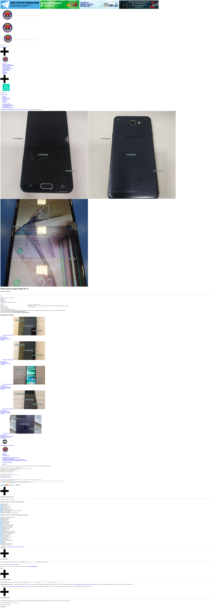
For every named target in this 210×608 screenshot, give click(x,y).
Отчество (50, 582)
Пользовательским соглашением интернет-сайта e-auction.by (84, 584)
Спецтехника (4, 506)
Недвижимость (4, 504)
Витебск (3, 477)
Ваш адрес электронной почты (6, 582)
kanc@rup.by (19, 468)
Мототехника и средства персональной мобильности (12, 510)
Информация (5, 72)
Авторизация (7, 604)
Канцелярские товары (6, 529)
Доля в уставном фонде (6, 511)
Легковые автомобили (6, 505)
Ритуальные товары (5, 528)
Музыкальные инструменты (7, 543)
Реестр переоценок (6, 66)
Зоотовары (4, 541)
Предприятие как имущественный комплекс (10, 512)
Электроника (4, 520)
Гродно (8, 477)
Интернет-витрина (6, 70)
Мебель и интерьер (5, 522)
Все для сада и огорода (6, 534)
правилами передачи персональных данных (16, 546)
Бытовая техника (5, 519)
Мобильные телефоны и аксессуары (8, 517)
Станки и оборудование (6, 507)
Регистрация (2, 46)
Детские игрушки (5, 535)
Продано (2, 299)
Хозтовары (4, 542)
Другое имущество (5, 508)
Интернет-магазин (6, 69)
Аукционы (5, 454)
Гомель (5, 477)
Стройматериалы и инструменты (8, 531)
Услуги (4, 71)
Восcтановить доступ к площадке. (13, 564)
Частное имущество (6, 67)
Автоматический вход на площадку (42, 561)
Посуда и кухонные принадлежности (9, 532)
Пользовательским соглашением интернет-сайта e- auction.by (18, 586)
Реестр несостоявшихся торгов (8, 65)
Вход (6, 46)
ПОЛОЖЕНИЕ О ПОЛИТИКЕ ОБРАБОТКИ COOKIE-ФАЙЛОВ (15, 460)
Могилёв (10, 477)
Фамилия (24, 582)
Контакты (4, 73)
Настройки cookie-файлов (7, 462)
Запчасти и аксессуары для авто (8, 524)
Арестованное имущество (7, 64)
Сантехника (4, 530)
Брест (1, 477)
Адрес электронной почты (5, 561)
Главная (4, 63)
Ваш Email (2, 499)
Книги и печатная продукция (7, 540)
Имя (37, 582)
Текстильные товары (6, 539)
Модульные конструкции (6, 544)
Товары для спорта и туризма (7, 527)
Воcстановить (3, 606)
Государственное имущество (8, 68)
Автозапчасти (4, 538)
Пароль (22, 561)
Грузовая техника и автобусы (7, 509)
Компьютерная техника (6, 518)
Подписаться (3, 547)
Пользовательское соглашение (8, 458)
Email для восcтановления (5, 602)
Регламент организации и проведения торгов (11, 457)
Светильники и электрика (6, 533)
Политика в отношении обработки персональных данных (13, 459)
